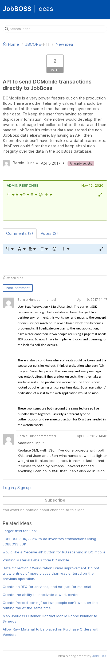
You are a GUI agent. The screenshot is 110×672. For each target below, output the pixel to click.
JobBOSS (99, 656)
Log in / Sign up (17, 487)
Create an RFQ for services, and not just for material (47, 587)
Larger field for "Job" (20, 531)
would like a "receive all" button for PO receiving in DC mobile (54, 552)
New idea (64, 44)
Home (13, 44)
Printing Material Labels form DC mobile (36, 560)
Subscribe (55, 500)
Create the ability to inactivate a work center (41, 594)
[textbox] (55, 208)
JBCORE (33, 44)
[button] (10, 194)
